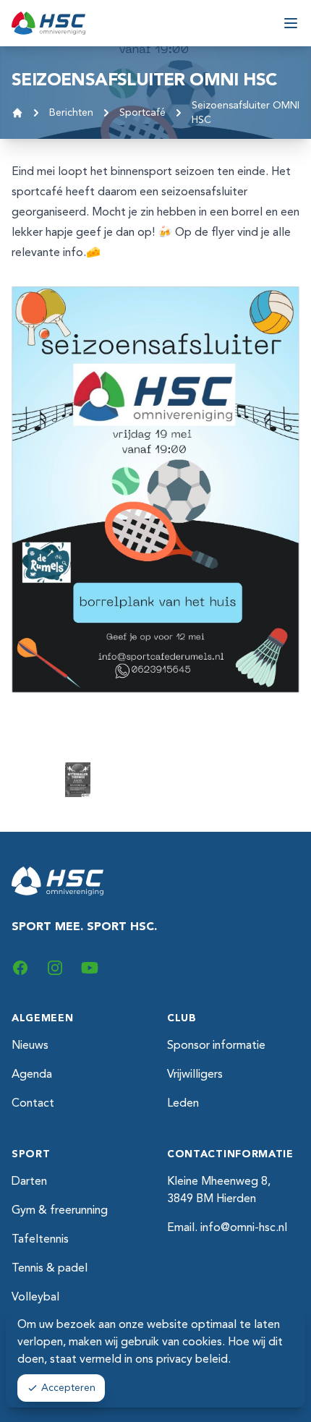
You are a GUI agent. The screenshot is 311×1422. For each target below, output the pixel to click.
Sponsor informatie (216, 1046)
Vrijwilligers (195, 1075)
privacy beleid (192, 1360)
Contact (33, 1104)
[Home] (17, 113)
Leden (183, 1104)
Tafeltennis (40, 1240)
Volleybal (35, 1297)
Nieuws (30, 1046)
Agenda (32, 1075)
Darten (29, 1182)
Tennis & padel (50, 1268)
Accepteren (68, 1388)
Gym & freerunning (60, 1211)
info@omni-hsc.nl (243, 1228)
